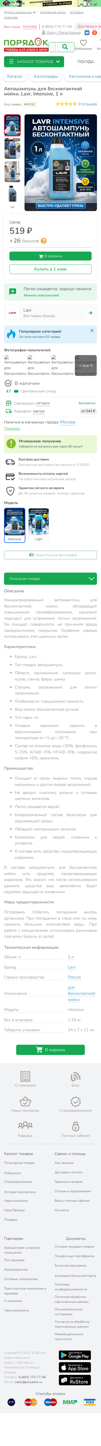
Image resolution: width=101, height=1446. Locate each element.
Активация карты (53, 12)
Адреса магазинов (18, 12)
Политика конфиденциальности (71, 1286)
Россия (74, 977)
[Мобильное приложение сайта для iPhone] (75, 1367)
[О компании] (25, 1076)
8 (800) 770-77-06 (57, 26)
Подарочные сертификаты (75, 1256)
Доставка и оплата (68, 1172)
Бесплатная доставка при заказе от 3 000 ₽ (54, 464)
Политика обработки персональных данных (72, 1299)
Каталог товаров (18, 1153)
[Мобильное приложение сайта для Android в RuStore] (75, 1380)
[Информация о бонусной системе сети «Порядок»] (44, 241)
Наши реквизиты (16, 1310)
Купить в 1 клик (50, 269)
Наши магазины (16, 1200)
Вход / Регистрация (64, 32)
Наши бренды (14, 1210)
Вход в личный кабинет (72, 1200)
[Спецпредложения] (76, 1101)
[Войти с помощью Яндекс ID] (94, 32)
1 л (71, 957)
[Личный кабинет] (75, 1126)
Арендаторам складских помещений (22, 1250)
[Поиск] (64, 47)
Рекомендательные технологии (69, 1336)
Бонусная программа (70, 1265)
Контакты (62, 1210)
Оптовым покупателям (21, 1279)
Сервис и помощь (70, 1153)
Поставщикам (14, 1260)
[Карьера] (25, 1125)
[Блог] (76, 1076)
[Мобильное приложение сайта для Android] (75, 1355)
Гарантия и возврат (69, 1182)
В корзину (52, 256)
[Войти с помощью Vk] (87, 32)
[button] (34, 61)
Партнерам (13, 1238)
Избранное (12, 1173)
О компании (13, 1301)
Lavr (72, 967)
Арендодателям (16, 1269)
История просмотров (20, 1192)
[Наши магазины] (25, 1101)
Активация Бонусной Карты (75, 1276)
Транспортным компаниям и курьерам (25, 1290)
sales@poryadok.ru (28, 1382)
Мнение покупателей (41, 295)
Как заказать (64, 1163)
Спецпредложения (18, 1182)
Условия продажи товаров (74, 1246)
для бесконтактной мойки (81, 993)
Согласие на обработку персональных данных (72, 1324)
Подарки (10, 1219)
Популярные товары (19, 1163)
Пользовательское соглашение (68, 1311)
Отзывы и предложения (72, 1191)
